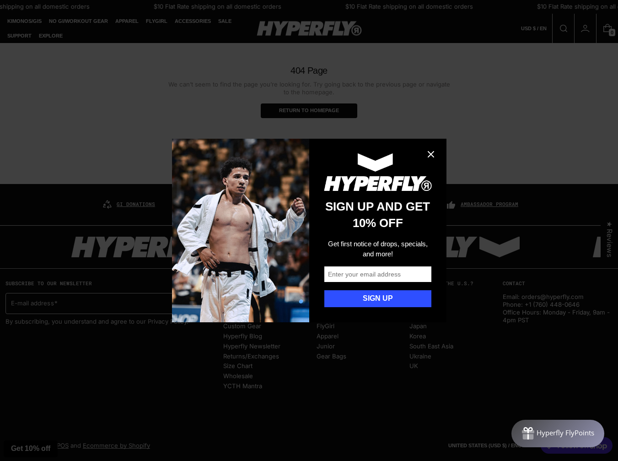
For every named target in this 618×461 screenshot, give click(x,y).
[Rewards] (557, 433)
